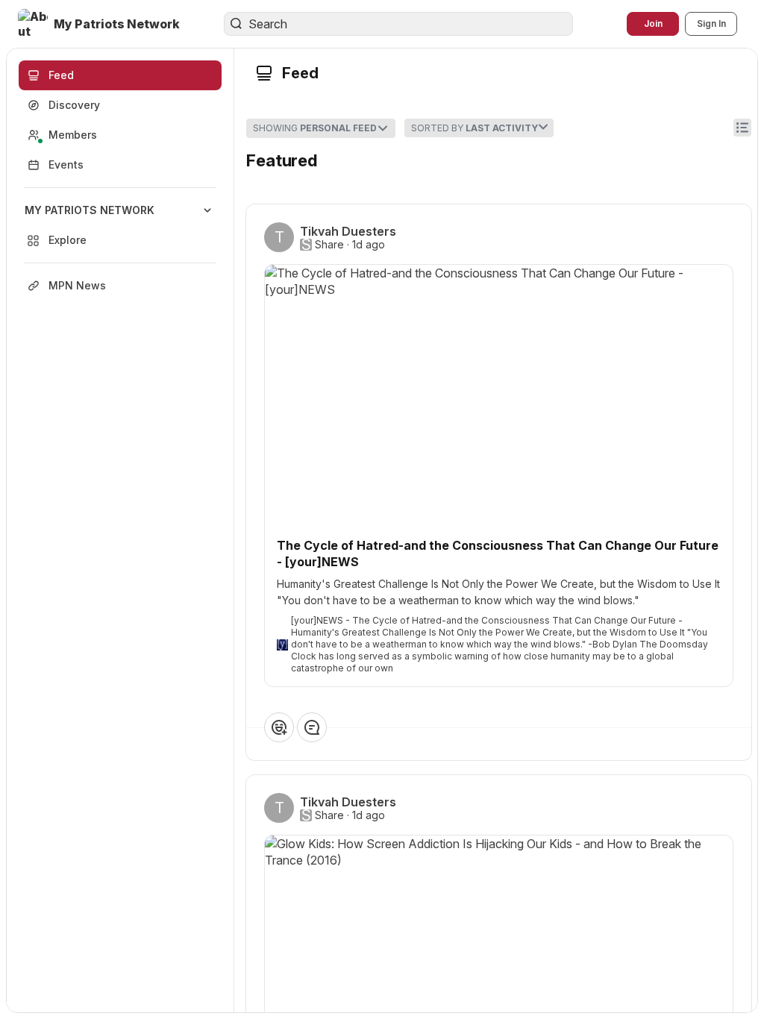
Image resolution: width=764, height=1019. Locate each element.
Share (329, 245)
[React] (279, 727)
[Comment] (312, 727)
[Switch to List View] (742, 128)
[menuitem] (120, 225)
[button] (100, 24)
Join (653, 23)
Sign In (711, 23)
